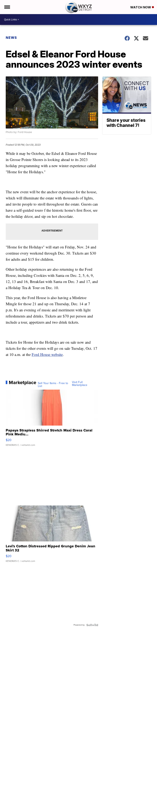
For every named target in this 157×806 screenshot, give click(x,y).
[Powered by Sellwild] (92, 625)
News (11, 38)
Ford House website (47, 354)
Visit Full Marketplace (79, 384)
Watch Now (141, 7)
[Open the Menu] (7, 7)
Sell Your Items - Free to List (53, 385)
